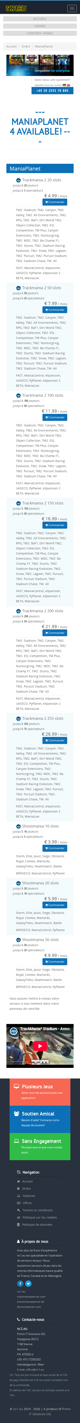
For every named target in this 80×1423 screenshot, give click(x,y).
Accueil (40, 19)
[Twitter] (28, 1284)
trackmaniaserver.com (31, 1296)
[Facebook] (20, 1284)
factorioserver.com (29, 1307)
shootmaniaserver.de (30, 1302)
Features (27, 1196)
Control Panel (40, 33)
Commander (56, 202)
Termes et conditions (36, 1210)
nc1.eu (21, 1291)
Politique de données (36, 1225)
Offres (26, 1203)
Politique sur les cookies (38, 1217)
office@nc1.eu (35, 1369)
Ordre (40, 26)
